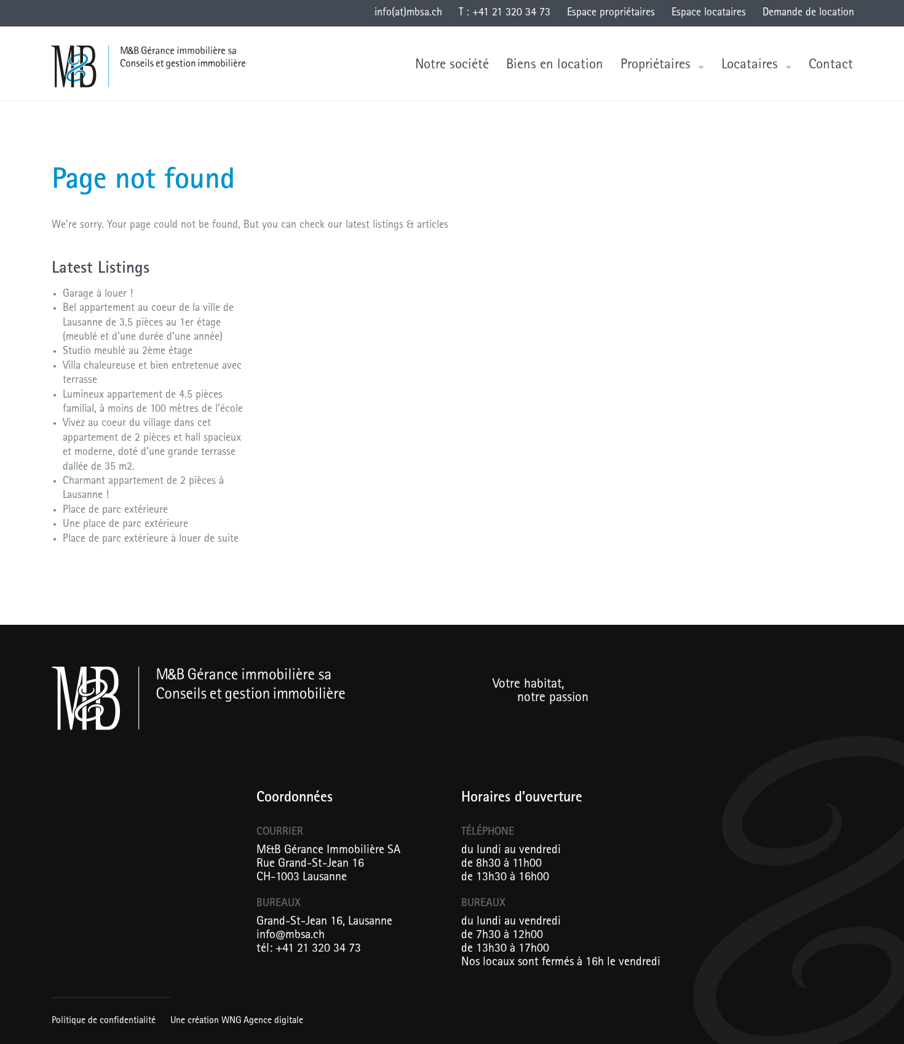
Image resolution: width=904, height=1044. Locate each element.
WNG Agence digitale (262, 1021)
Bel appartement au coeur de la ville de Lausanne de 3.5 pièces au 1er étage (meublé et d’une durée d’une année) (148, 323)
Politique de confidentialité (104, 1021)
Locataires (749, 65)
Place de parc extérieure (115, 510)
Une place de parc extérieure (125, 525)
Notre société (452, 65)
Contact (831, 65)
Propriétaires (656, 65)
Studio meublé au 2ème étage (127, 352)
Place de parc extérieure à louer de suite (151, 539)
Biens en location (554, 65)
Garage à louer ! (98, 294)
